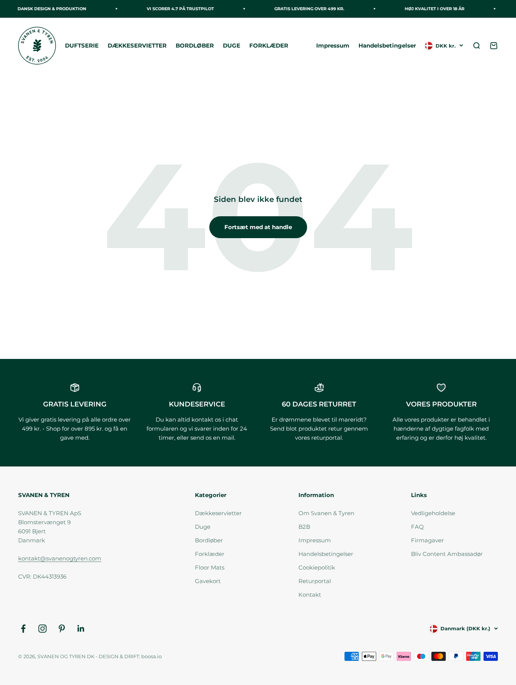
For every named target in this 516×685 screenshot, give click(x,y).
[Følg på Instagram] (42, 628)
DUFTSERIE (82, 45)
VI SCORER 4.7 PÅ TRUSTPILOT (177, 8)
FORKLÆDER (268, 45)
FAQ (417, 526)
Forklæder (209, 553)
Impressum (332, 45)
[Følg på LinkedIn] (81, 628)
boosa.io (151, 656)
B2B (304, 526)
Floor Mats (209, 567)
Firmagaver (427, 540)
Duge (202, 526)
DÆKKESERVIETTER (137, 45)
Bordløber (209, 540)
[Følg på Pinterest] (62, 628)
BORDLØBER (195, 45)
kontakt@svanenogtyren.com (59, 558)
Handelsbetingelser (387, 45)
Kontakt (309, 594)
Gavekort (208, 581)
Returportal (314, 581)
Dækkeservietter (218, 513)
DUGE (231, 45)
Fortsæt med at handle (258, 227)
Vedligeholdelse (433, 513)
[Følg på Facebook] (23, 628)
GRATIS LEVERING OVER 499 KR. (306, 8)
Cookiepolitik (316, 567)
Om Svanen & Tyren (326, 513)
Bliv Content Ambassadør (447, 553)
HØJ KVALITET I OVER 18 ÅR (431, 8)
